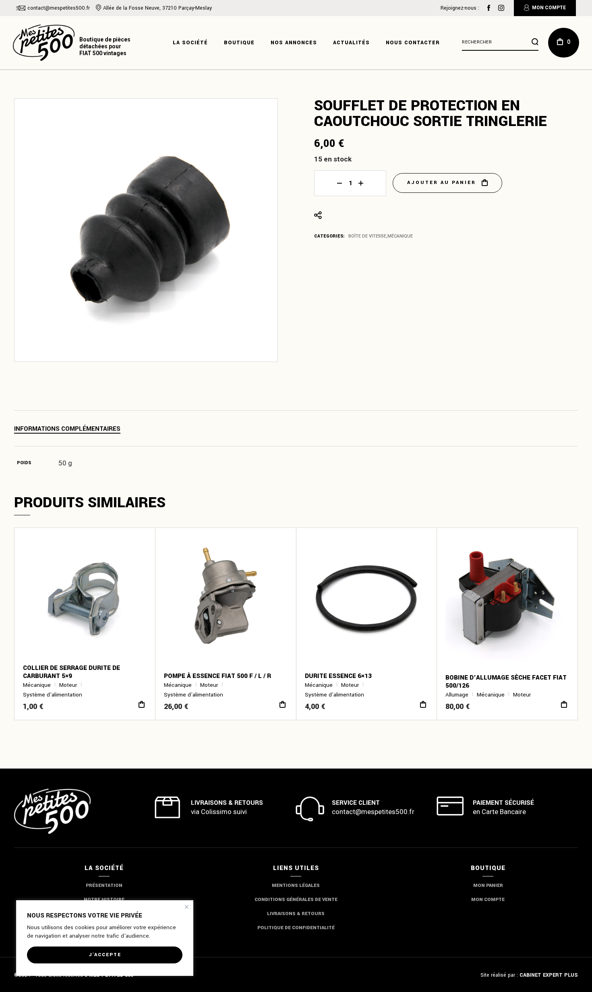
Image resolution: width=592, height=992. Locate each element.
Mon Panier (488, 885)
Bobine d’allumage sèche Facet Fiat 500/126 (506, 681)
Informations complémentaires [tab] (67, 429)
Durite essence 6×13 (338, 676)
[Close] (186, 907)
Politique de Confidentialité (296, 927)
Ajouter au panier (441, 182)
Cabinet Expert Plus (549, 975)
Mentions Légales (296, 885)
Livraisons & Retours (296, 913)
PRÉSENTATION (104, 885)
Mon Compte (549, 7)
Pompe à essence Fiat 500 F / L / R (217, 676)
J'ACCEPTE (105, 954)
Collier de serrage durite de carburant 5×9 (71, 671)
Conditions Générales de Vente (296, 899)
